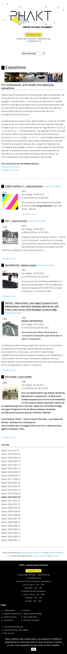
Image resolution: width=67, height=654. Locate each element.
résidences (33, 137)
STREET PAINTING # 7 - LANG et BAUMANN (24, 186)
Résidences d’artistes (32, 614)
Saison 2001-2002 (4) (11, 536)
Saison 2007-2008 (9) (11, 515)
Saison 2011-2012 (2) (11, 500)
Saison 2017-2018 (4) (11, 479)
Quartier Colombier (31, 620)
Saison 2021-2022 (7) (11, 464)
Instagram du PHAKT (10, 167)
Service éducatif (30, 617)
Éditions (27, 610)
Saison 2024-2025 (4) (11, 454)
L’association (9, 610)
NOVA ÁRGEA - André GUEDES (18, 377)
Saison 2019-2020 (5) (11, 472)
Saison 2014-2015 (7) (11, 490)
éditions (16, 137)
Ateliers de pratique (12, 614)
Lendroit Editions (40, 556)
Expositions (8, 620)
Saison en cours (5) (10, 450)
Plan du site (9, 633)
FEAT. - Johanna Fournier (16, 221)
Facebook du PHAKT (10, 170)
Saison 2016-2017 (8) (11, 482)
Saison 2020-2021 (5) (11, 468)
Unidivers (55, 556)
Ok (33, 649)
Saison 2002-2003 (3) (11, 533)
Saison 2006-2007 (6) (11, 518)
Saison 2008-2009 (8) (11, 511)
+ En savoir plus (29, 214)
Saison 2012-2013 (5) (11, 497)
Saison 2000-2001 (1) (11, 540)
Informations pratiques (13, 627)
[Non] (63, 644)
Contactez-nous (33, 34)
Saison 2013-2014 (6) (11, 493)
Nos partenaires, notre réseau (16, 630)
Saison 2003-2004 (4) (11, 529)
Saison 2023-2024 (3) (11, 457)
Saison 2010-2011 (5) (11, 504)
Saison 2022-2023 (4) (11, 461)
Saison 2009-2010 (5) (11, 508)
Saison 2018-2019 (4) (11, 475)
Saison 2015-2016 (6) (11, 486)
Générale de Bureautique (32, 552)
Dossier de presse (52, 186)
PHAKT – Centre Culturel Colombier (33, 15)
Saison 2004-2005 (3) (11, 525)
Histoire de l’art (10, 617)
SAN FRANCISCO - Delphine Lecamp (20, 265)
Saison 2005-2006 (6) (11, 522)
